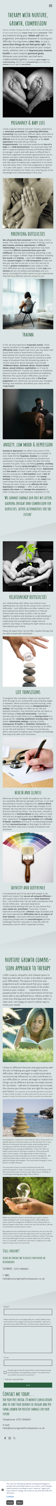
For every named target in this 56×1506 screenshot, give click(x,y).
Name (6, 1307)
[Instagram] (9, 1438)
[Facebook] (5, 1438)
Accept (10, 1502)
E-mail (6, 1357)
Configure (10, 1496)
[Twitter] (14, 1438)
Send (28, 1385)
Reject (19, 1502)
